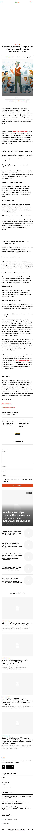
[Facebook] (3, 767)
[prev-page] (27, 493)
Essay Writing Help (6, 403)
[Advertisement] (17, 22)
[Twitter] (12, 767)
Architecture (6, 621)
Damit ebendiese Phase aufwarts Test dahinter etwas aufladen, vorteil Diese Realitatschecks (11, 568)
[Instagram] (8, 767)
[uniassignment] (17, 435)
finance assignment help (20, 131)
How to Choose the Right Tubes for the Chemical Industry (8, 423)
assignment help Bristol (23, 360)
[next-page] (30, 493)
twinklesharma (6, 524)
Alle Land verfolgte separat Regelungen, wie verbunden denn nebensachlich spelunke (16, 516)
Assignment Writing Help (8, 407)
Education (17, 44)
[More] (28, 101)
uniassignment (10, 57)
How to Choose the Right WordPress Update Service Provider (24, 424)
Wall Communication (20, 830)
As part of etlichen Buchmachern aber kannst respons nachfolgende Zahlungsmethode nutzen (12, 533)
